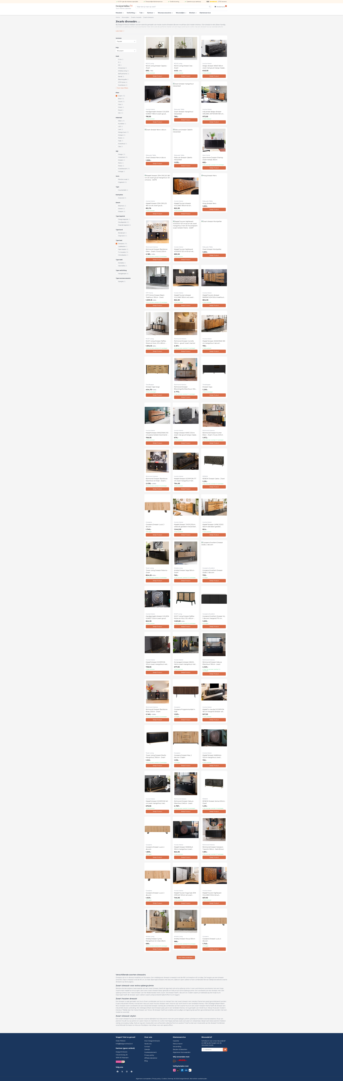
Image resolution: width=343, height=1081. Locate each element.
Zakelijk (147, 1049)
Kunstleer (122, 123)
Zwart (121, 96)
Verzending (177, 1046)
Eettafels (122, 263)
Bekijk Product (157, 76)
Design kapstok (124, 219)
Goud (121, 101)
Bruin (121, 99)
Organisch (122, 182)
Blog (146, 1061)
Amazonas (122, 68)
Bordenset (122, 233)
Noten (121, 138)
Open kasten (123, 249)
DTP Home (122, 82)
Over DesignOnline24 (152, 1041)
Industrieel (122, 157)
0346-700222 (120, 1041)
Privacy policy (149, 1055)
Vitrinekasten (123, 255)
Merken (192, 13)
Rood (120, 110)
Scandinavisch (124, 168)
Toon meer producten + (185, 957)
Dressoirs (122, 243)
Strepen (121, 211)
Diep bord (122, 236)
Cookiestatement (150, 1052)
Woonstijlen (180, 13)
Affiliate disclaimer (150, 1058)
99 (120, 65)
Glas (120, 146)
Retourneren (177, 1044)
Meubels (119, 13)
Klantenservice (205, 13)
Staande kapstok (124, 225)
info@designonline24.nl (124, 1044)
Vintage (121, 171)
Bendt (121, 76)
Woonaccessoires (164, 13)
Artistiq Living (123, 71)
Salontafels (122, 266)
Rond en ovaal (123, 179)
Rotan (121, 166)
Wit (120, 113)
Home (118, 17)
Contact (147, 1046)
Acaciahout (122, 143)
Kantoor (150, 13)
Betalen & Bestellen (180, 1049)
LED (120, 126)
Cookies (164, 1078)
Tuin (141, 13)
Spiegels (121, 281)
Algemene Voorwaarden (181, 1052)
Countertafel (123, 190)
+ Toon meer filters (122, 88)
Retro (121, 163)
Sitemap (171, 1078)
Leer (120, 129)
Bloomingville (123, 79)
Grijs (120, 104)
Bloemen (122, 206)
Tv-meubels (123, 252)
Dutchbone (122, 85)
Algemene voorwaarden (143, 1078)
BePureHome (123, 74)
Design (121, 154)
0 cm (120, 59)
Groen (121, 107)
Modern (121, 160)
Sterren (121, 208)
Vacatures (147, 1044)
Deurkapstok (123, 222)
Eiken (121, 121)
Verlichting (131, 13)
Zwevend (122, 198)
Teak (120, 141)
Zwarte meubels (136, 17)
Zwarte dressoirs (148, 17)
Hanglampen (123, 273)
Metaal (121, 135)
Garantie (176, 1041)
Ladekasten (122, 246)
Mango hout (123, 132)
